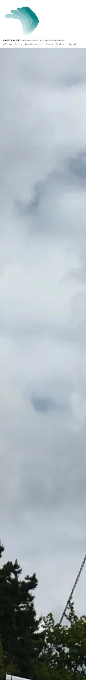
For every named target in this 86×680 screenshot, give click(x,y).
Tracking (18, 44)
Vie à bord (59, 44)
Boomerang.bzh (11, 40)
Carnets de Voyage (33, 44)
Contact (72, 44)
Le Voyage (7, 44)
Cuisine (49, 44)
